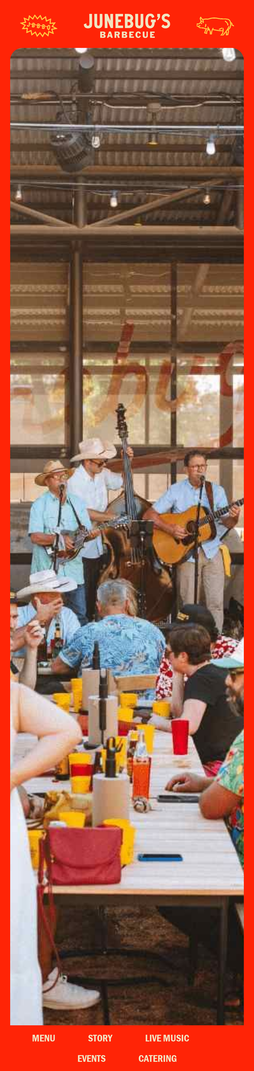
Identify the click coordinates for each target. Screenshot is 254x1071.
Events (91, 1058)
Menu (43, 1038)
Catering (157, 1058)
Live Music (167, 1038)
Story (100, 1038)
